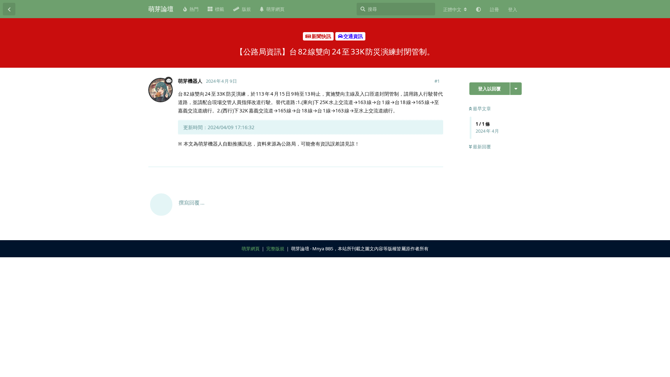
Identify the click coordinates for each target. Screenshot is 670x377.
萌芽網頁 (250, 248)
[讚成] (407, 158)
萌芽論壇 (160, 9)
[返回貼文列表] (9, 9)
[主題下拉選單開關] (516, 88)
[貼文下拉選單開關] (437, 157)
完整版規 (275, 248)
